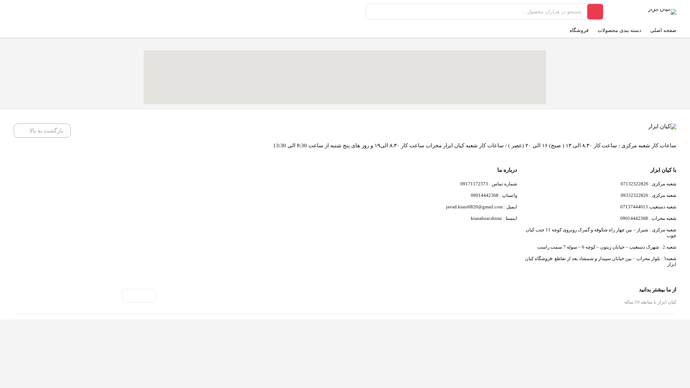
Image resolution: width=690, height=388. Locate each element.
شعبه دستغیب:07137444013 (648, 206)
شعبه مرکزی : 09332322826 (648, 195)
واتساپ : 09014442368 (494, 195)
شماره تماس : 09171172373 (488, 183)
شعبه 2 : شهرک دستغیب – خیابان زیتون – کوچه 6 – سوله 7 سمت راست (606, 247)
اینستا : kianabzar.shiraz (494, 218)
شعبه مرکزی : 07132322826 (648, 183)
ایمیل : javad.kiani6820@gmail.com (481, 206)
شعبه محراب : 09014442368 (648, 218)
